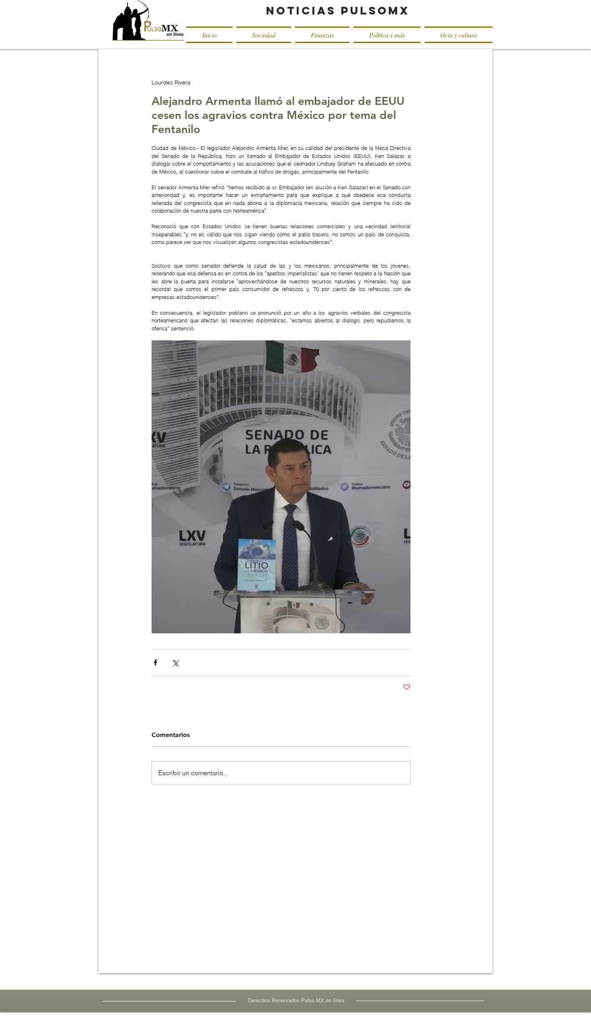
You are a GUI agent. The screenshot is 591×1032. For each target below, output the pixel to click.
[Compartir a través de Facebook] (155, 662)
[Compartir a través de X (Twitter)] (175, 662)
